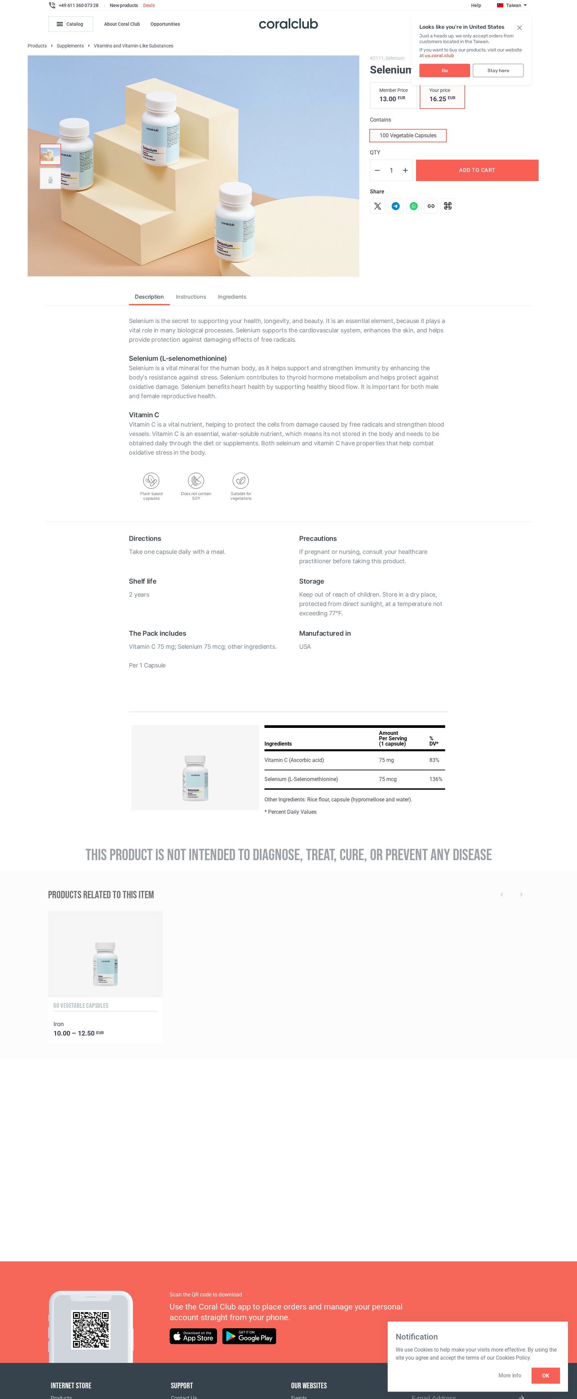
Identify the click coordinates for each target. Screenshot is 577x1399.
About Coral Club (122, 24)
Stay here (498, 70)
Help (476, 5)
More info (510, 1375)
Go (445, 70)
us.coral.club (439, 55)
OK (545, 1376)
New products (124, 5)
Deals (149, 5)
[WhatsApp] (414, 206)
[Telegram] (396, 206)
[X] (378, 206)
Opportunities (165, 24)
